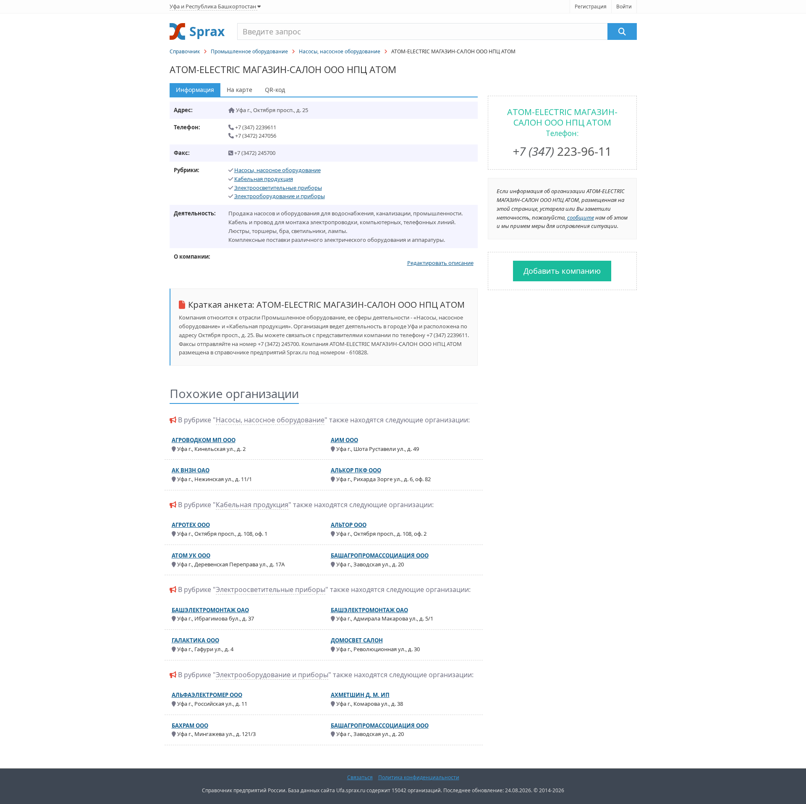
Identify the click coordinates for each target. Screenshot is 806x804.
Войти (624, 6)
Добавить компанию (562, 271)
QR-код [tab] (275, 90)
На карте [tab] (239, 90)
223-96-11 (562, 151)
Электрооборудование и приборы (279, 196)
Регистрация (591, 6)
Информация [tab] (195, 90)
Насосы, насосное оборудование (339, 51)
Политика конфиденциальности (418, 777)
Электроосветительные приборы (278, 187)
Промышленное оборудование (249, 51)
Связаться (360, 777)
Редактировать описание (440, 263)
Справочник (185, 51)
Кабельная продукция (263, 179)
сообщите (580, 217)
